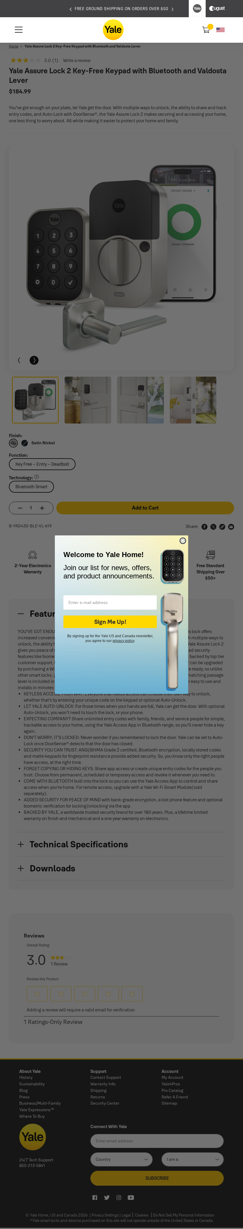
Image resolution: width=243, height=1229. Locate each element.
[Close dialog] (183, 541)
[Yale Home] (113, 29)
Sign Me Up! (110, 621)
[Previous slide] (71, 8)
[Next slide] (173, 8)
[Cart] (205, 29)
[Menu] (19, 29)
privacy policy (123, 641)
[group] (121, 8)
